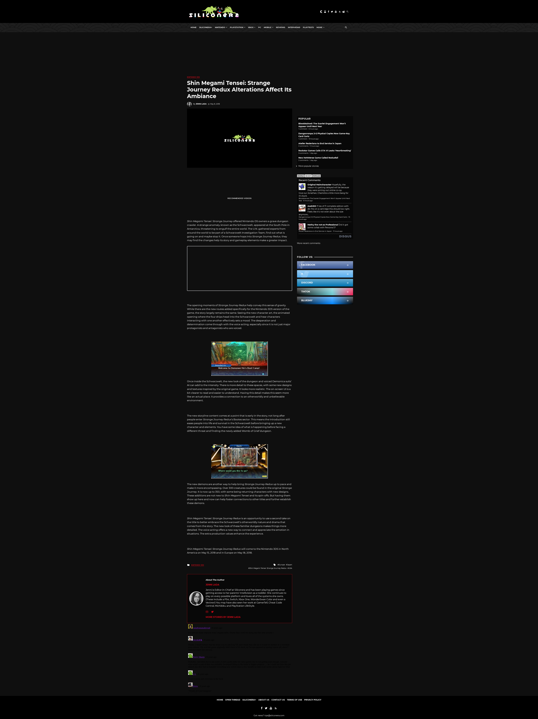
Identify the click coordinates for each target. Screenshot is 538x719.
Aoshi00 (312, 206)
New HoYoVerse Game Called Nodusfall (318, 157)
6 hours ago (308, 201)
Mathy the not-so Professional (323, 224)
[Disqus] (239, 658)
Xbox (250, 27)
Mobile (267, 27)
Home (193, 27)
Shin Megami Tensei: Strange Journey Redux (267, 568)
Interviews (294, 27)
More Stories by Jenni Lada (223, 617)
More (319, 27)
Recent (308, 176)
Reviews (280, 27)
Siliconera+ (205, 27)
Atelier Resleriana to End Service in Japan (319, 143)
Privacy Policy (312, 700)
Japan (289, 565)
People (301, 176)
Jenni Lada (201, 104)
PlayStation (236, 27)
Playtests (308, 27)
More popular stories (308, 166)
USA (290, 568)
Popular (316, 176)
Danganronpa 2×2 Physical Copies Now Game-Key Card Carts (323, 217)
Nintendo (220, 27)
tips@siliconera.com (274, 715)
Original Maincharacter (319, 184)
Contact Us (278, 700)
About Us (263, 700)
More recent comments (308, 243)
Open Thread (232, 700)
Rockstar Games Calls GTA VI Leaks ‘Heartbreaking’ (324, 150)
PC (259, 27)
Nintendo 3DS (193, 77)
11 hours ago (338, 231)
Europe (282, 565)
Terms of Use (294, 700)
